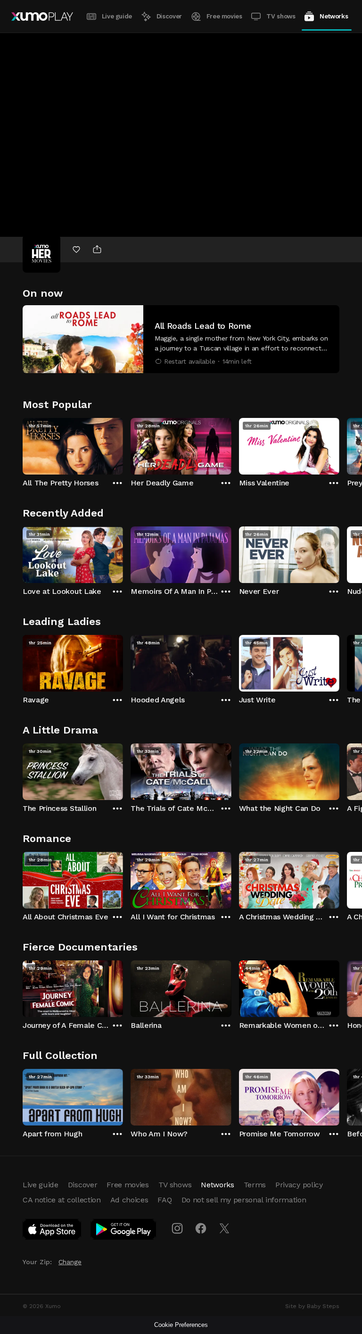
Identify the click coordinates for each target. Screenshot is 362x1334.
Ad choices (129, 1199)
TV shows (280, 16)
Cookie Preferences (181, 1324)
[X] (224, 1228)
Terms (255, 1184)
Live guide (117, 16)
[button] (181, 339)
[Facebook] (201, 1228)
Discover (169, 16)
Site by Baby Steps (312, 1306)
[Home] (42, 16)
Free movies (224, 16)
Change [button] (70, 1262)
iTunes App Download (52, 1231)
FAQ (164, 1199)
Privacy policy (299, 1184)
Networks (334, 16)
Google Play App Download (123, 1231)
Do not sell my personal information (243, 1199)
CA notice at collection (62, 1199)
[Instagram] (177, 1228)
